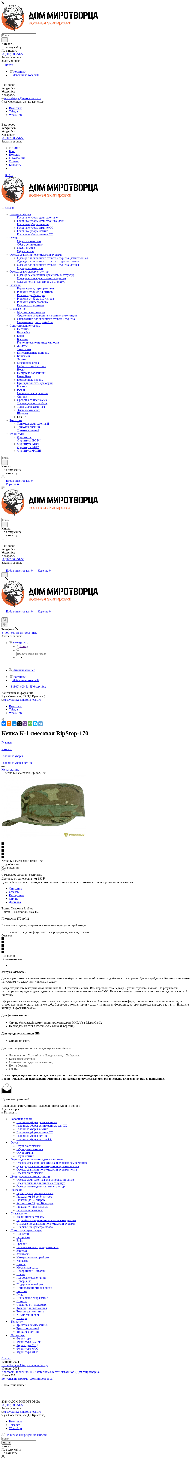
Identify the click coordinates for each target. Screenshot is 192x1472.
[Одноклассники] (9, 723)
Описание (15, 888)
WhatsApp (15, 114)
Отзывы (14, 891)
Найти (6, 1442)
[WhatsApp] (30, 723)
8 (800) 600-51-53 (13, 54)
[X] (19, 723)
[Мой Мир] (14, 723)
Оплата (13, 898)
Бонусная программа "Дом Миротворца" (28, 1378)
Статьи (6, 1358)
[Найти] (5, 39)
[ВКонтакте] (4, 723)
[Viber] (24, 723)
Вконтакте (15, 108)
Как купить (16, 895)
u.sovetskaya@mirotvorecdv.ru (22, 98)
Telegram (14, 111)
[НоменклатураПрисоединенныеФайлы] (44, 837)
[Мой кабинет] (3, 566)
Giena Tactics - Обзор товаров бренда (25, 1365)
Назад (24, 646)
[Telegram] (40, 723)
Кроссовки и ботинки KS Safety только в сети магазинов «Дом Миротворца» (51, 1371)
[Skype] (35, 723)
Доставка (15, 902)
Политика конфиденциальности (26, 1435)
